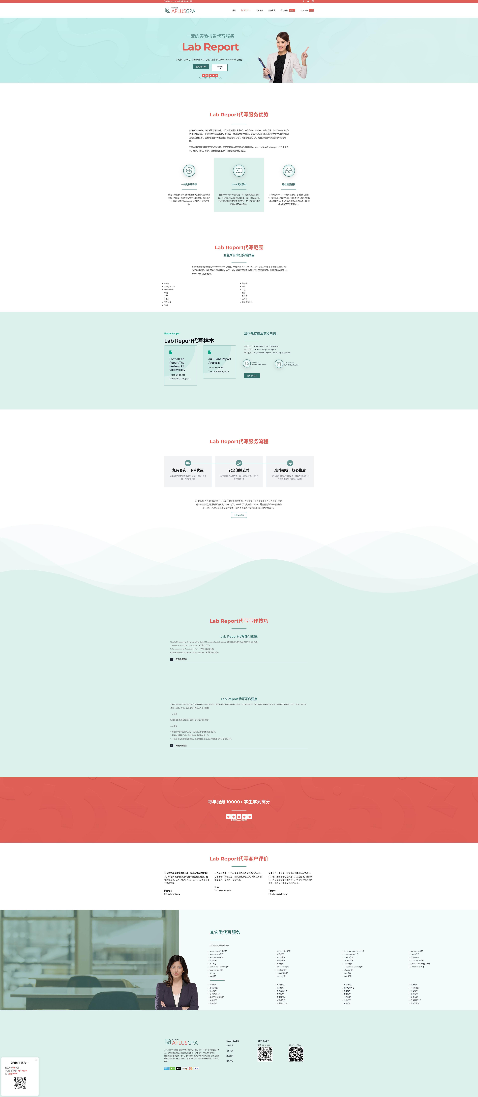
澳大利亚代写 (349, 988)
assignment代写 (217, 957)
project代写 (348, 957)
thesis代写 (415, 954)
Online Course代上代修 (420, 964)
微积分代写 (281, 984)
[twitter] (308, 1)
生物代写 (347, 994)
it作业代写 (281, 960)
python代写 (348, 960)
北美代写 (213, 1003)
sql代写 (213, 976)
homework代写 (417, 960)
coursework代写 (216, 970)
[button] (239, 659)
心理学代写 (415, 1003)
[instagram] (313, 1)
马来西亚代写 (416, 1000)
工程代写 (280, 954)
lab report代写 (283, 967)
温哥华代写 (348, 984)
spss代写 (347, 973)
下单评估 (219, 67)
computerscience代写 (219, 967)
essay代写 (281, 957)
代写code (414, 957)
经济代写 (347, 997)
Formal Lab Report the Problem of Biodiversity (177, 364)
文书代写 (280, 994)
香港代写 (414, 997)
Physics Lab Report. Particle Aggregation (272, 353)
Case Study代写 (417, 967)
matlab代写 (281, 970)
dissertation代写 (284, 951)
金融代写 (414, 994)
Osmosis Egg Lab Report (265, 349)
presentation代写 (351, 954)
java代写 (280, 964)
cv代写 (212, 973)
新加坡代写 (281, 997)
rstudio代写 (348, 970)
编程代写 (347, 1003)
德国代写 (280, 988)
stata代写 (348, 976)
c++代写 (213, 964)
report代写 (348, 964)
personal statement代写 (354, 951)
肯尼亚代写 (415, 988)
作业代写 (213, 984)
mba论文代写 (282, 973)
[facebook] (304, 1)
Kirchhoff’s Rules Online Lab (266, 346)
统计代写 (347, 1000)
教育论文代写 (282, 991)
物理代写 (347, 991)
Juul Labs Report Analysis (219, 360)
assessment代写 (216, 954)
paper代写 (281, 976)
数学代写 (213, 991)
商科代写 (213, 960)
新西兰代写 (281, 1000)
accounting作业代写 (218, 951)
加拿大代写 (214, 988)
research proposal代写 (353, 967)
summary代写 (417, 951)
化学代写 (213, 1000)
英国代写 (414, 991)
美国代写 (414, 984)
